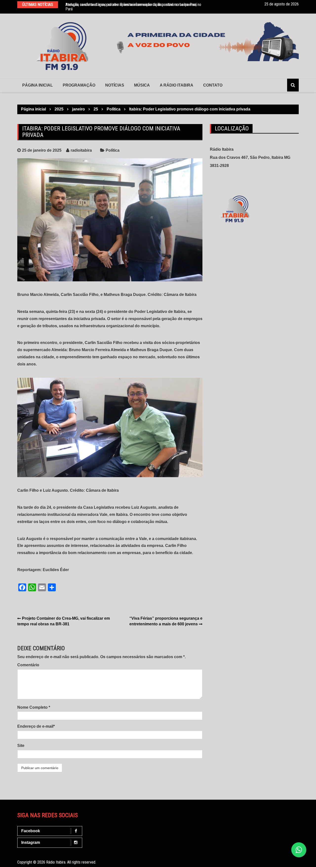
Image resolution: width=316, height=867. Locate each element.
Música (142, 85)
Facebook (30, 831)
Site (20, 745)
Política (112, 150)
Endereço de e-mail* (36, 726)
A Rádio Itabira (176, 85)
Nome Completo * (33, 707)
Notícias (114, 85)
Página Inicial (37, 85)
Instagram (30, 842)
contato (212, 85)
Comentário (28, 665)
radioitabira (81, 150)
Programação (79, 85)
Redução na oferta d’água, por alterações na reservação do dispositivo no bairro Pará (131, 4)
